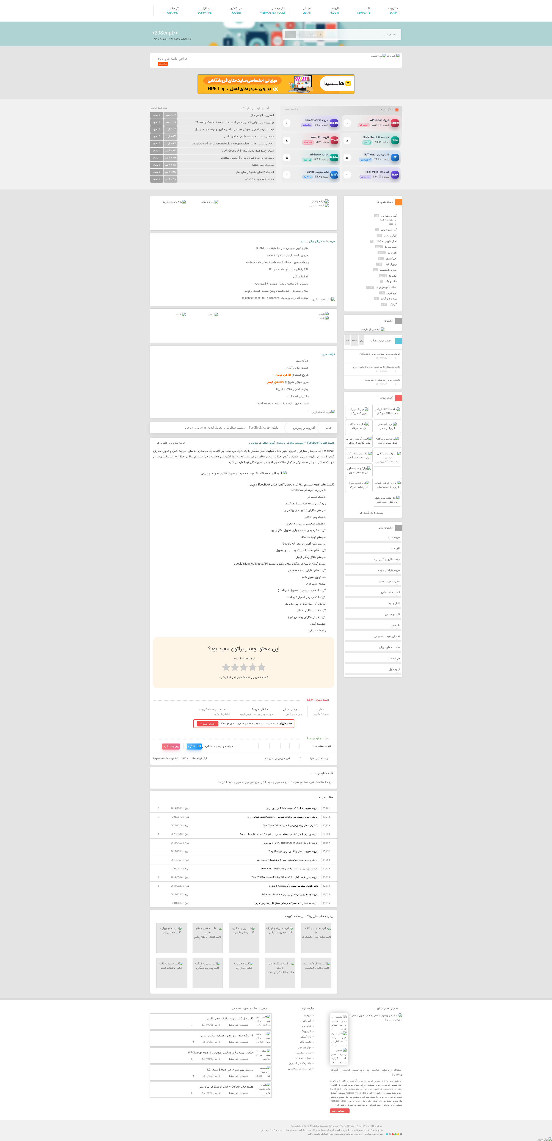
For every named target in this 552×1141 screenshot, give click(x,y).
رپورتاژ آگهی (391, 264)
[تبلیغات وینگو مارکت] (373, 329)
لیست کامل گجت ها (372, 513)
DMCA (343, 1126)
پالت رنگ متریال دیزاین (300, 1063)
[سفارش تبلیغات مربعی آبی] (209, 202)
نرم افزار (392, 293)
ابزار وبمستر (390, 235)
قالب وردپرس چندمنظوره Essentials (382, 380)
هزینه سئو (394, 537)
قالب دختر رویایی (171, 933)
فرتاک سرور (328, 354)
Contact (334, 1126)
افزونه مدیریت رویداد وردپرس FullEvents (379, 353)
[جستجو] (290, 34)
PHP (391, 223)
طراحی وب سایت (374, 1134)
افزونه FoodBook (324, 782)
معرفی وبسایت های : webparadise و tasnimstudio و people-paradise (233, 144)
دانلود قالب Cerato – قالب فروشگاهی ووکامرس (226, 1087)
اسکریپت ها (391, 247)
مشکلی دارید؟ (260, 709)
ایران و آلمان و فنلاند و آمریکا (292, 389)
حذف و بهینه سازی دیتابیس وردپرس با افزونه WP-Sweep (220, 1053)
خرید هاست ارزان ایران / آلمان (318, 241)
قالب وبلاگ (391, 281)
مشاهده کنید (338, 1111)
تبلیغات (307, 1015)
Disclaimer (377, 1126)
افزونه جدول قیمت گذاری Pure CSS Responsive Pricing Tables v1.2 (284, 877)
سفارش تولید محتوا (389, 581)
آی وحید (359, 1134)
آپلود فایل (394, 669)
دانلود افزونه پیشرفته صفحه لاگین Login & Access (293, 885)
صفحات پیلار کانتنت (262, 165)
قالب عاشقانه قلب (171, 968)
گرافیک (393, 304)
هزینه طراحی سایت (389, 570)
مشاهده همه (291, 109)
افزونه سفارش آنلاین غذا (302, 782)
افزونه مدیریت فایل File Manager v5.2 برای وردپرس (292, 808)
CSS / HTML (386, 220)
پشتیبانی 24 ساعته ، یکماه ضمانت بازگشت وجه (282, 284)
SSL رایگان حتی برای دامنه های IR (289, 270)
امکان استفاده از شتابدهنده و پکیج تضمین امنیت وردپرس (276, 291)
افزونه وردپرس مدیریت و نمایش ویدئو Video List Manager (289, 868)
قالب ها (393, 275)
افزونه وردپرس (304, 427)
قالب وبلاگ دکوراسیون (316, 968)
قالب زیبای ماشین (244, 933)
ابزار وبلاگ (306, 1031)
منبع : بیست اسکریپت (212, 709)
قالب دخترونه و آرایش (280, 933)
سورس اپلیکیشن (388, 270)
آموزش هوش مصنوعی (387, 636)
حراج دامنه (394, 658)
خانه (329, 427)
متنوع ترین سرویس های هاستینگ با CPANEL (282, 248)
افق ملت (395, 548)
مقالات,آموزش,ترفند (386, 287)
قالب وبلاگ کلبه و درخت (280, 972)
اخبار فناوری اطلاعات (386, 241)
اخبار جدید (394, 603)
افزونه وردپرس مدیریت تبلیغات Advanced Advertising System (287, 860)
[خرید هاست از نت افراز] (319, 205)
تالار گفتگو (306, 1036)
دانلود (320, 709)
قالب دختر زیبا (244, 968)
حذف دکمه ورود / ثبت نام (259, 179)
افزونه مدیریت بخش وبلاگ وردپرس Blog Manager (293, 851)
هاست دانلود (314, 1134)
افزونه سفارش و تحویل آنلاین (275, 782)
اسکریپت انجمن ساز (262, 115)
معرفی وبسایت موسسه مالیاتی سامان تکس (249, 137)
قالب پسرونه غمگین (207, 968)
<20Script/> (165, 33)
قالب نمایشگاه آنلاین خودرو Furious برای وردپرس (375, 367)
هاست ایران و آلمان (298, 368)
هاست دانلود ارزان (389, 647)
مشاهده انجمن (158, 108)
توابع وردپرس (304, 1047)
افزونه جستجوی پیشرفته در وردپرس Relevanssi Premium (290, 894)
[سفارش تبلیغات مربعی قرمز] (174, 202)
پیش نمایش (290, 709)
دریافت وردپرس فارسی (299, 1068)
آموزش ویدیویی (389, 229)
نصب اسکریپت (303, 1052)
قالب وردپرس (392, 614)
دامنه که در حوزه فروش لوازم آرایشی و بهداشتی (247, 158)
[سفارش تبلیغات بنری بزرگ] (320, 201)
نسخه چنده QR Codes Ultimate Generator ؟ (248, 151)
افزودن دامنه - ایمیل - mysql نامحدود (287, 255)
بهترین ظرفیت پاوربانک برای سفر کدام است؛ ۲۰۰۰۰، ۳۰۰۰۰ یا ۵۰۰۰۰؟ (234, 122)
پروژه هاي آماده (389, 298)
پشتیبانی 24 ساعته (298, 396)
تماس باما (306, 1026)
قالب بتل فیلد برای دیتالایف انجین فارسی (229, 1019)
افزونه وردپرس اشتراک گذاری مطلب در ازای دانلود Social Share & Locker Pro (279, 834)
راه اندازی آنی (301, 277)
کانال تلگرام (194, 746)
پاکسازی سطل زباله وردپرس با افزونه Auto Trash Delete (290, 825)
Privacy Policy (355, 1126)
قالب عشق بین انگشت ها (316, 937)
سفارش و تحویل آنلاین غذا (230, 782)
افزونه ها (162, 443)
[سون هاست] (378, 56)
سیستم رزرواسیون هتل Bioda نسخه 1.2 (230, 1070)
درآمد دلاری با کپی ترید (387, 559)
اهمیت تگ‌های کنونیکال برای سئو (255, 172)
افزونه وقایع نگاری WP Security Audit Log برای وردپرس (290, 842)
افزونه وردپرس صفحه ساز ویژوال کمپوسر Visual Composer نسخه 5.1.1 (283, 816)
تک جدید (395, 625)
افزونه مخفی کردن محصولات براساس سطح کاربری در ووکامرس (286, 903)
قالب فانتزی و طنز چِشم (207, 937)
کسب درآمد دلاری (390, 592)
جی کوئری (391, 258)
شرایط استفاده (303, 1058)
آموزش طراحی (389, 215)
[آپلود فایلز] (393, 56)
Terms (367, 1126)
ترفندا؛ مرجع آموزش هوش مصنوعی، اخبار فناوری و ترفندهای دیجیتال (234, 129)
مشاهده (163, 63)
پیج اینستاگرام (171, 746)
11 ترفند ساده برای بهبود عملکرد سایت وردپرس (226, 1036)
